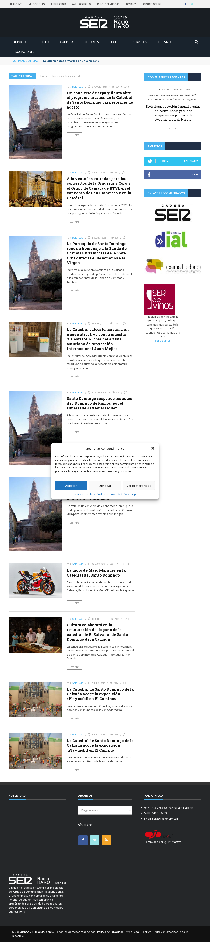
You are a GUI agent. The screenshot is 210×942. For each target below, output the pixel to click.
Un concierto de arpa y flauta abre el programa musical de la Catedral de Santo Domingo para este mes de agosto (100, 100)
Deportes (91, 42)
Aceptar (71, 485)
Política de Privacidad (110, 932)
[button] (153, 448)
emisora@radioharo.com (163, 818)
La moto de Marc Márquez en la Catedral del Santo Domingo (96, 572)
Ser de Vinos (163, 340)
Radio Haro (77, 86)
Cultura (66, 42)
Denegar (105, 485)
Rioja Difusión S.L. (45, 932)
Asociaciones (24, 52)
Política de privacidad (109, 494)
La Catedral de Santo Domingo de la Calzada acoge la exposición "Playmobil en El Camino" (100, 745)
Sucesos (116, 42)
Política (43, 42)
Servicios (140, 42)
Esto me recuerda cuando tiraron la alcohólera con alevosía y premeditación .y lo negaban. (173, 97)
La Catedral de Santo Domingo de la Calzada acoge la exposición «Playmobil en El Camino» (100, 694)
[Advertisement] (43, 834)
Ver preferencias (139, 485)
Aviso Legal (130, 494)
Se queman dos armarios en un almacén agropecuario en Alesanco (88, 61)
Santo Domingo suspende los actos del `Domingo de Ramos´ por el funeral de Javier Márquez (99, 403)
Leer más (74, 134)
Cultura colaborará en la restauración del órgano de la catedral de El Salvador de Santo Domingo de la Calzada (97, 632)
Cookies (146, 932)
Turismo (164, 42)
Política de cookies (84, 494)
